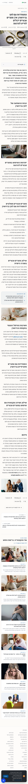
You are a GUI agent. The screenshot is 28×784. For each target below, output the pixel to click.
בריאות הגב (24, 741)
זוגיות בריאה (24, 748)
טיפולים (11, 748)
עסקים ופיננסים (23, 761)
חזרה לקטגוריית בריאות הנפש (13, 507)
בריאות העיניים (23, 744)
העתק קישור (16, 56)
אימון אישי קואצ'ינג (22, 735)
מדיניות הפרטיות (18, 780)
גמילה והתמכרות (9, 744)
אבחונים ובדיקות (23, 733)
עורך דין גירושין (18, 337)
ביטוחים (11, 737)
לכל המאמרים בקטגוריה (21, 543)
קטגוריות (5, 2)
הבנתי (5, 776)
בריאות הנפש (21, 8)
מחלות (25, 754)
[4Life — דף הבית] (24, 2)
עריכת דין (11, 761)
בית (26, 8)
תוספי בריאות (10, 765)
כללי (26, 750)
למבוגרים (25, 752)
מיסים (12, 757)
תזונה (25, 768)
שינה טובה (24, 765)
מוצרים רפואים (10, 752)
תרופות (11, 768)
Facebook (8, 53)
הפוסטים (11, 2)
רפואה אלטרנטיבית (22, 763)
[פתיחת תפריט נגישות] (3, 780)
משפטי (25, 759)
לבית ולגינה (10, 750)
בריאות (11, 739)
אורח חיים (11, 733)
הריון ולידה (11, 746)
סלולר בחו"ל (10, 759)
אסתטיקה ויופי (10, 735)
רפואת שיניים (10, 763)
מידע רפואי (10, 754)
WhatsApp (16, 53)
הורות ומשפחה (23, 746)
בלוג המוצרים (24, 739)
